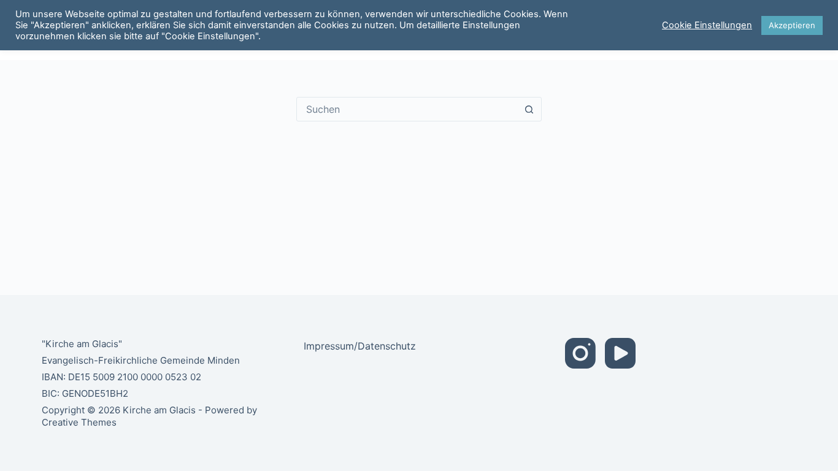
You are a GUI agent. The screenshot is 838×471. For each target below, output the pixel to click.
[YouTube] (620, 353)
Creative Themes (79, 422)
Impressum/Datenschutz (360, 346)
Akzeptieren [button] (792, 25)
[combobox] (407, 109)
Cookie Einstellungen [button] (707, 25)
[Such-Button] (529, 109)
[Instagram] (580, 353)
